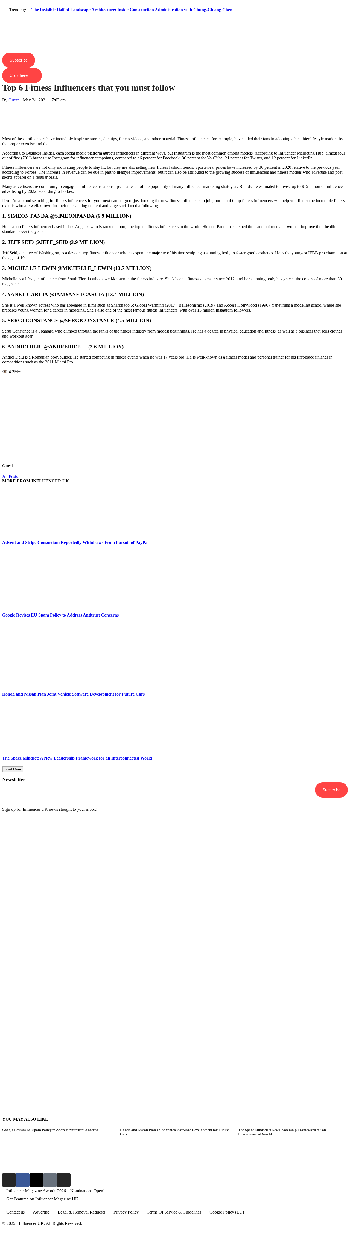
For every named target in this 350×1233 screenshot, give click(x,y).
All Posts (10, 476)
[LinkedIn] (3, 119)
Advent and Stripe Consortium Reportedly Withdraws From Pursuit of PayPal (75, 542)
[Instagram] (9, 1180)
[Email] (3, 129)
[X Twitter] (3, 109)
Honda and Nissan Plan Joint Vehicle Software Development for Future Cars (73, 694)
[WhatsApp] (3, 114)
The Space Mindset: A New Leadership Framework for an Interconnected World (77, 758)
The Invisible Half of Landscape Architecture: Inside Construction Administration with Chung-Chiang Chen (131, 9)
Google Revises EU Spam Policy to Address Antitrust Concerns (60, 615)
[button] (175, 20)
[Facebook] (3, 105)
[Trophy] (50, 1180)
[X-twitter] (36, 1180)
